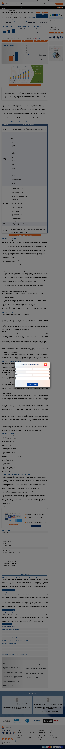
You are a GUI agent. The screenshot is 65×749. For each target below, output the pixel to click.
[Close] (49, 362)
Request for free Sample (32, 384)
